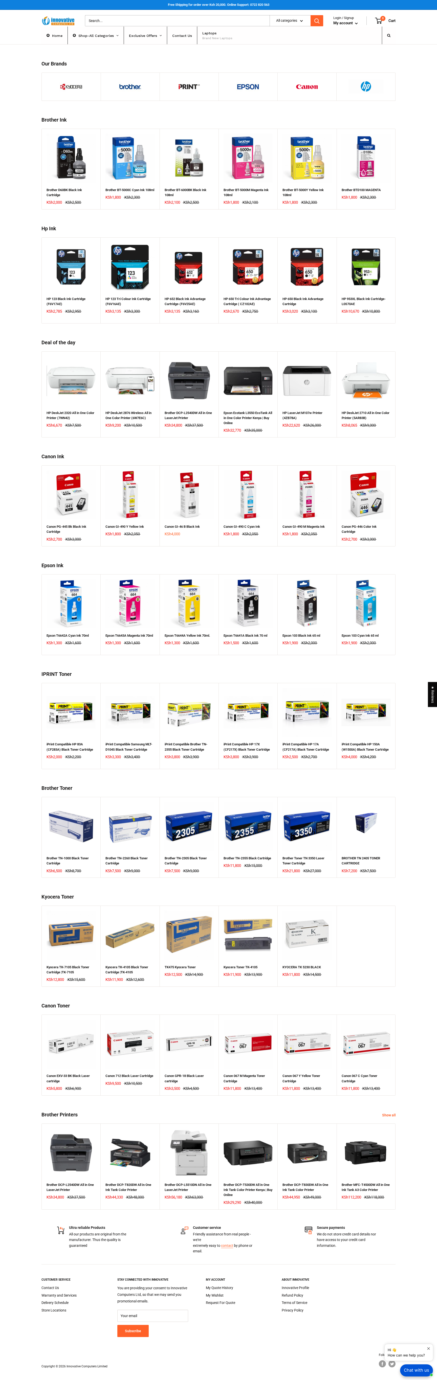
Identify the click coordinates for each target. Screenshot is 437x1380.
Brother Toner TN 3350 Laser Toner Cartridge (303, 860)
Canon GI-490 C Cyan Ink (242, 526)
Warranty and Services (59, 1295)
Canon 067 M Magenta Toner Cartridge (244, 1078)
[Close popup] (428, 1348)
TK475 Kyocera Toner (180, 967)
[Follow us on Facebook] (382, 1363)
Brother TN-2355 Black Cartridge (247, 858)
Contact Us (50, 1288)
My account (343, 23)
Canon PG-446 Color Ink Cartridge (359, 529)
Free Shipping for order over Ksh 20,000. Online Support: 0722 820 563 (218, 5)
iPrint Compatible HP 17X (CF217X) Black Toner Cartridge (247, 746)
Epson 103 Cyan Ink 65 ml (360, 635)
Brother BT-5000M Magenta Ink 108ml (246, 192)
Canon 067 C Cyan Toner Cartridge (359, 1078)
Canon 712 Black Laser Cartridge (129, 1076)
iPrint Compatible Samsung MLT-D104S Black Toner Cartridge (128, 746)
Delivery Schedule (55, 1303)
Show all (389, 1115)
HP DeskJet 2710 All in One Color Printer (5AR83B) (365, 415)
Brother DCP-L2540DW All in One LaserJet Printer (188, 415)
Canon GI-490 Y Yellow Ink (124, 526)
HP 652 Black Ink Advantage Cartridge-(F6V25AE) (185, 301)
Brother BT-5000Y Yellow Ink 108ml (303, 192)
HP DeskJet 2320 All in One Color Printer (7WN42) (70, 415)
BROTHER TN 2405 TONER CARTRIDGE (361, 860)
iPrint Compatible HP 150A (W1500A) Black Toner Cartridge (365, 746)
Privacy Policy (292, 1310)
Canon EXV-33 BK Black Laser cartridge (68, 1078)
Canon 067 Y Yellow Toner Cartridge (301, 1078)
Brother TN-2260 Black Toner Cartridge (126, 860)
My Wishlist (215, 1295)
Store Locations (53, 1310)
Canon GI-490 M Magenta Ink (303, 526)
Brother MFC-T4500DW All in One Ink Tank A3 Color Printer (366, 1187)
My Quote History (219, 1288)
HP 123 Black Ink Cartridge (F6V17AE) (66, 301)
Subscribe (133, 1331)
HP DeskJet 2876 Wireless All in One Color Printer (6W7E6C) (128, 415)
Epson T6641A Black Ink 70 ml (245, 635)
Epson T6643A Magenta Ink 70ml (129, 635)
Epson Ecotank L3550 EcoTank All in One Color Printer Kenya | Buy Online (248, 418)
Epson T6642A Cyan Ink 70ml (68, 635)
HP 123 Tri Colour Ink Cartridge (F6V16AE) (128, 301)
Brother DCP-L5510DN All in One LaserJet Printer (188, 1187)
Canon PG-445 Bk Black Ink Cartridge (66, 529)
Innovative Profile (295, 1288)
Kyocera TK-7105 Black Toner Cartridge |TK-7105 (68, 969)
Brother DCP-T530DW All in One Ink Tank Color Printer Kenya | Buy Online (248, 1190)
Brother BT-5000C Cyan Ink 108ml (129, 190)
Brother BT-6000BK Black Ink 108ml (185, 192)
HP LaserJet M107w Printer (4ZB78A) (302, 415)
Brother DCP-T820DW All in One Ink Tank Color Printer (128, 1187)
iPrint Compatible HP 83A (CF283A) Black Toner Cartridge (70, 746)
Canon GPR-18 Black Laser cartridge (184, 1078)
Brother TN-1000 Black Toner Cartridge (68, 860)
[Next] (395, 169)
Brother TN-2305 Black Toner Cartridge (186, 860)
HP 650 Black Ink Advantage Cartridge (302, 301)
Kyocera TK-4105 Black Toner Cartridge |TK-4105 (126, 969)
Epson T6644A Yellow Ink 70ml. (187, 635)
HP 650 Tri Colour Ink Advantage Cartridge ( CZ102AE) (247, 301)
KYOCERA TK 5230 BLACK (301, 967)
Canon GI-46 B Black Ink (182, 526)
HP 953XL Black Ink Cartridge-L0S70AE (364, 301)
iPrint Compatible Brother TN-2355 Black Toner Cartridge (186, 746)
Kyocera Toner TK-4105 (240, 967)
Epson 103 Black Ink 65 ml (301, 635)
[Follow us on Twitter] (392, 1363)
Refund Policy (292, 1295)
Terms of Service (294, 1303)
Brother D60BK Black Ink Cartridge (64, 192)
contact (227, 1246)
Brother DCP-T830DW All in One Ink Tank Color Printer (305, 1187)
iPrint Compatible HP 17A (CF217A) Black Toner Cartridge (305, 746)
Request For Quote (220, 1303)
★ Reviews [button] (433, 694)
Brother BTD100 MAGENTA (361, 190)
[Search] (317, 20)
